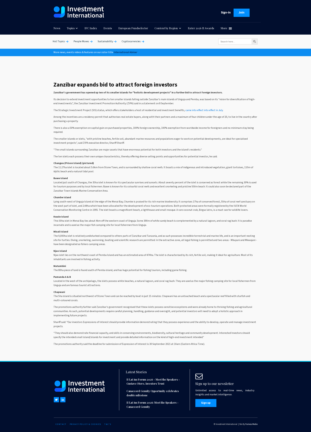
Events (108, 28)
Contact (61, 424)
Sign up (206, 403)
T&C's (107, 424)
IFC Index (91, 28)
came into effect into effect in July (204, 110)
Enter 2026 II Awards (201, 28)
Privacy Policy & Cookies (85, 424)
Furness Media (251, 424)
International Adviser (125, 52)
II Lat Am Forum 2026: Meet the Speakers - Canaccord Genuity (153, 404)
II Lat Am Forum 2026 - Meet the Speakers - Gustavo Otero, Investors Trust (153, 381)
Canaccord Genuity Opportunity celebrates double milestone (153, 393)
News (56, 28)
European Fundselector (133, 28)
